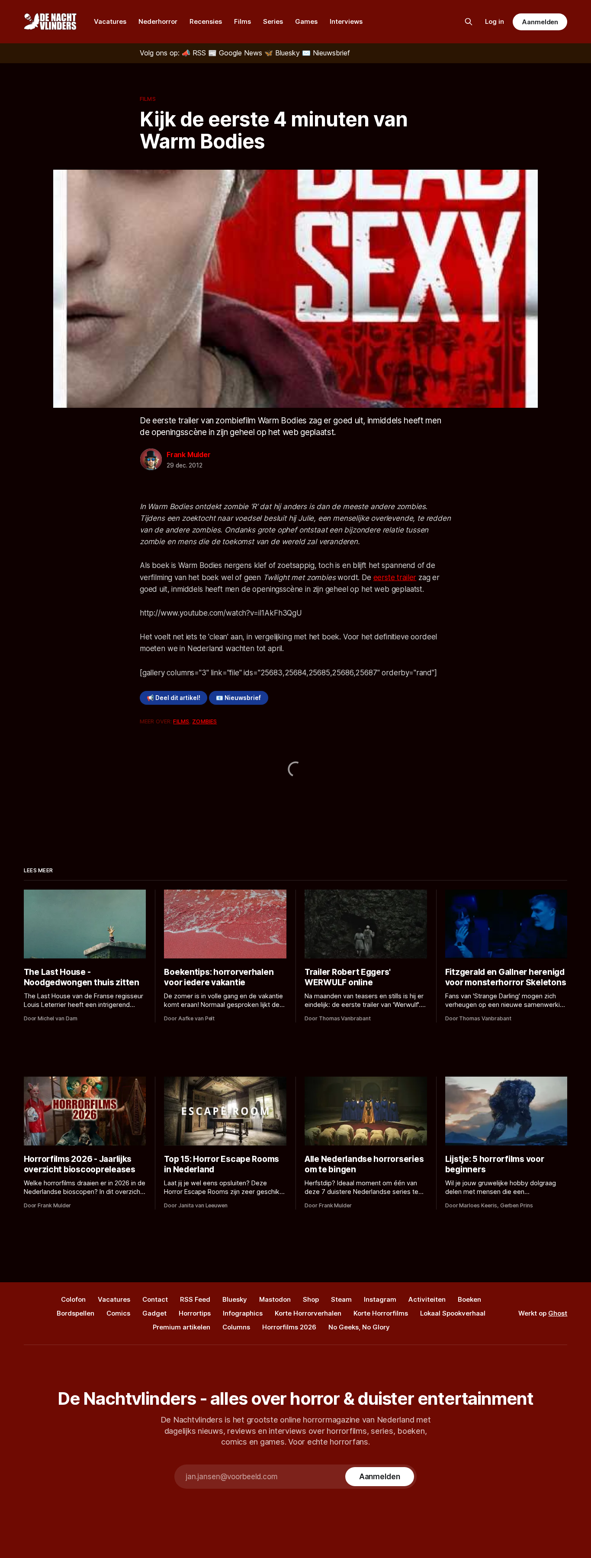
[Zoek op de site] (468, 22)
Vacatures (110, 21)
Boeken (469, 1299)
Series (273, 21)
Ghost (557, 1313)
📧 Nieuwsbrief (238, 697)
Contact (155, 1299)
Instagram (380, 1299)
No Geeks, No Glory (359, 1327)
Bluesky (234, 1299)
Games (306, 21)
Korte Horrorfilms (380, 1313)
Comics (118, 1313)
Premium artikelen (181, 1327)
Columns (236, 1327)
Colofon (73, 1299)
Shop (311, 1299)
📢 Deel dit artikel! (173, 697)
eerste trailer (395, 577)
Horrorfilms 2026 (289, 1327)
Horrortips (195, 1313)
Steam (341, 1299)
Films (242, 21)
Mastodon (275, 1299)
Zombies (204, 721)
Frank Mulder (189, 454)
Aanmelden (540, 22)
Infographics (243, 1313)
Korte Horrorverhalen (308, 1313)
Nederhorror (157, 21)
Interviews (346, 21)
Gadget (154, 1313)
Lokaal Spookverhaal (452, 1313)
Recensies (206, 21)
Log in (494, 21)
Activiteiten (427, 1299)
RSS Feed (195, 1299)
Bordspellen (75, 1313)
